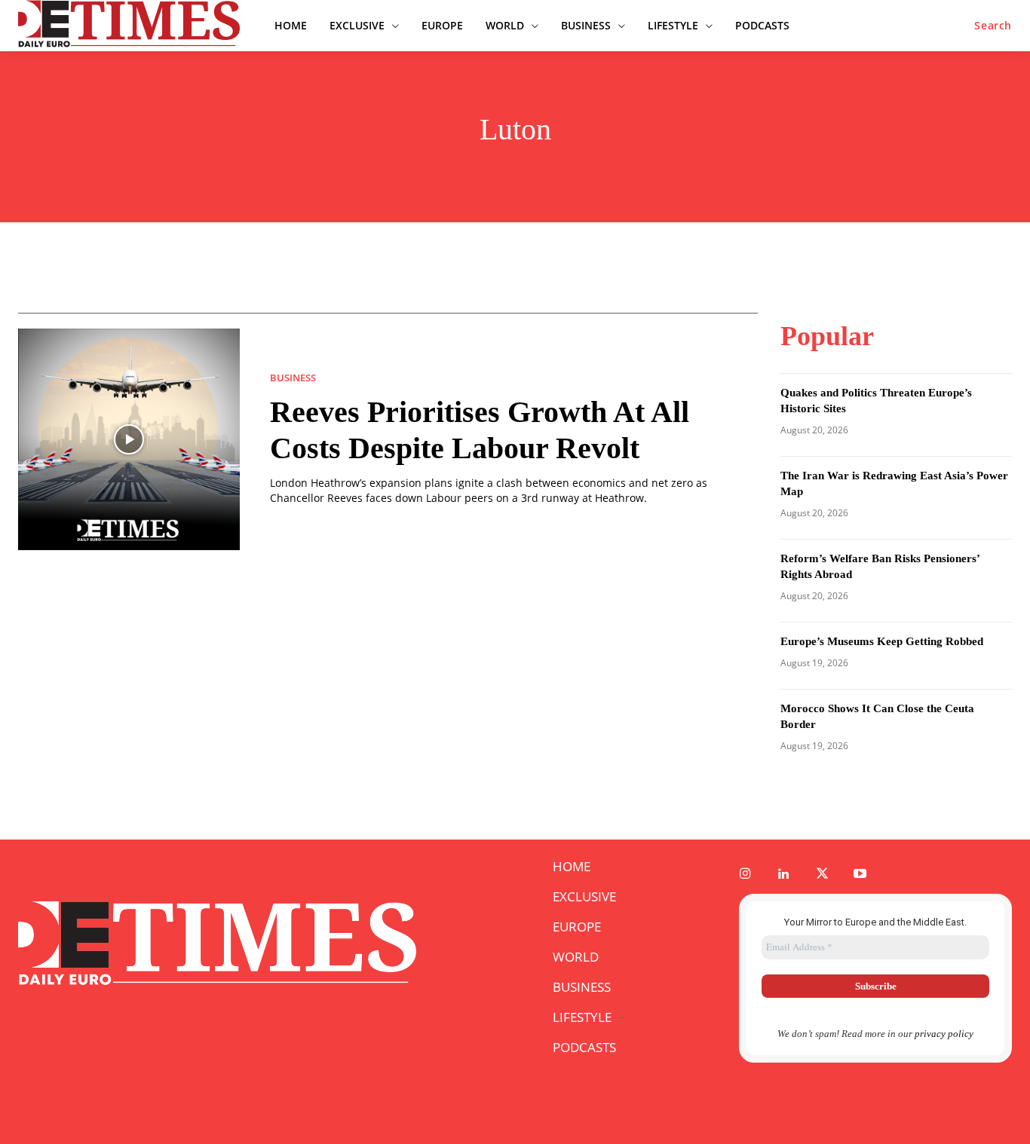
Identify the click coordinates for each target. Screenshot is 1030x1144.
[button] (993, 25)
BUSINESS (293, 378)
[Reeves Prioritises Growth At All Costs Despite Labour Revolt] (129, 439)
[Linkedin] (783, 874)
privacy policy (944, 1033)
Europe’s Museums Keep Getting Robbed (881, 641)
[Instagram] (745, 874)
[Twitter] (822, 874)
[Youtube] (860, 874)
